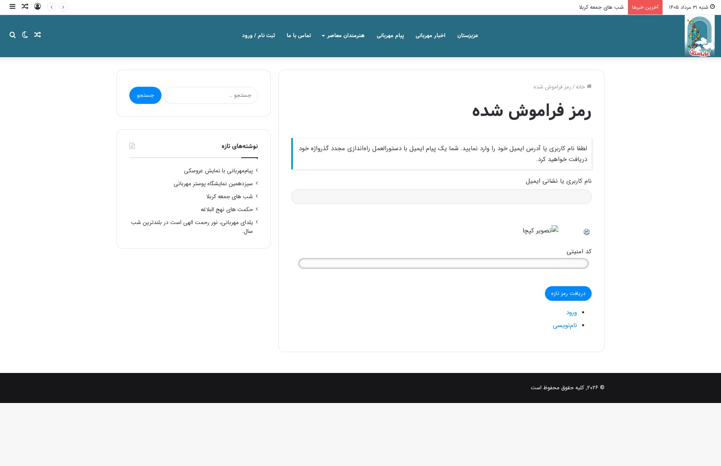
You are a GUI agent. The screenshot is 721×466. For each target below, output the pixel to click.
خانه (581, 87)
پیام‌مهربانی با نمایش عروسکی (218, 170)
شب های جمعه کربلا (601, 7)
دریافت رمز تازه (568, 293)
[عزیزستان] (700, 36)
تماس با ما (299, 35)
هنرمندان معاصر (346, 35)
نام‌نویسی (565, 325)
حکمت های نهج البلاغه (227, 209)
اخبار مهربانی (431, 35)
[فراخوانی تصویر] (587, 231)
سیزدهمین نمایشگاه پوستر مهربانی (213, 183)
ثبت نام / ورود (258, 35)
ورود (571, 312)
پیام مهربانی (390, 35)
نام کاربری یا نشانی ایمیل (559, 181)
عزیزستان (467, 35)
